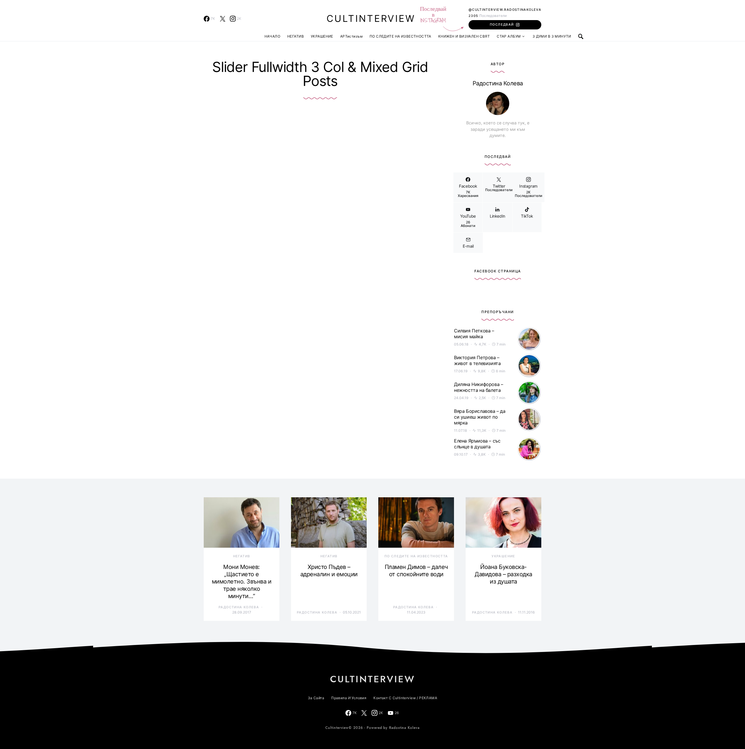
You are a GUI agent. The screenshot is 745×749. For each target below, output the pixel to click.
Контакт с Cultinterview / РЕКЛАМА (405, 698)
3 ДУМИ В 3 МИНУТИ (552, 36)
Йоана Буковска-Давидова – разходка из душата (503, 574)
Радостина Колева (498, 83)
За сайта (316, 698)
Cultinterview (371, 18)
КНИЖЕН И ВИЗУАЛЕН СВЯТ (464, 36)
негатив (241, 556)
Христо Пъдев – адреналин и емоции (329, 570)
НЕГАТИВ (295, 36)
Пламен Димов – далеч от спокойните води (416, 570)
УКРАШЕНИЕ (322, 36)
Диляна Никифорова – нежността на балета (478, 387)
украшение (503, 556)
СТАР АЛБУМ (509, 36)
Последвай (502, 24)
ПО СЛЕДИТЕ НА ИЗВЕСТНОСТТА (400, 36)
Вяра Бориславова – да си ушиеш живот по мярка (479, 417)
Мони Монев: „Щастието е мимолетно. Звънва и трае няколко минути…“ (242, 581)
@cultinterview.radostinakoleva (505, 10)
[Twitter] (223, 19)
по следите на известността (416, 556)
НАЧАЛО (273, 36)
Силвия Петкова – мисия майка (474, 333)
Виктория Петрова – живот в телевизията (477, 360)
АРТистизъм (351, 36)
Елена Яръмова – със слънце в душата (477, 444)
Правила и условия (348, 698)
